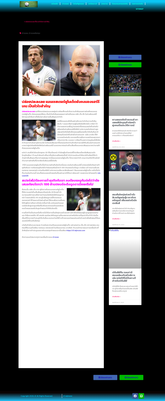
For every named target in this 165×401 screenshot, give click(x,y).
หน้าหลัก (54, 3)
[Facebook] (135, 396)
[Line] (141, 396)
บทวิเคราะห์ (92, 3)
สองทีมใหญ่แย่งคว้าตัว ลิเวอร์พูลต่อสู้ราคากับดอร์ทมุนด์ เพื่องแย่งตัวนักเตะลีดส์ (124, 199)
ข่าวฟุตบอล (67, 396)
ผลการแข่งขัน (137, 3)
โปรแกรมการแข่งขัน (120, 3)
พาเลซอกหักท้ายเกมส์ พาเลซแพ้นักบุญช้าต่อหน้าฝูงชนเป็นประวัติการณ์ (125, 122)
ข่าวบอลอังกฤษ (34, 33)
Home (22, 21)
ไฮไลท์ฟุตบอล (78, 3)
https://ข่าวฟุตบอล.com (75, 230)
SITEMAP (139, 9)
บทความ (104, 3)
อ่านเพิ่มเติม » (116, 141)
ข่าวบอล (65, 3)
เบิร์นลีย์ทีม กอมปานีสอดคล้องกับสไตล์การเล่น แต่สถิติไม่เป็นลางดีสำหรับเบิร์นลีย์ (124, 277)
